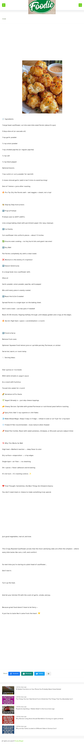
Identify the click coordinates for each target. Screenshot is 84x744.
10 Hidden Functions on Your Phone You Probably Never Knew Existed (38, 689)
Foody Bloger (19, 741)
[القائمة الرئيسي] (3, 5)
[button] (14, 674)
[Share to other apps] (48, 674)
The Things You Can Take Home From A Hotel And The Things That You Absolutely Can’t (44, 699)
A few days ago (22, 687)
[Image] (8, 690)
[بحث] (80, 5)
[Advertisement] (42, 42)
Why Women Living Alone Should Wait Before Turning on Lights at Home (39, 719)
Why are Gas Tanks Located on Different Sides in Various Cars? (36, 728)
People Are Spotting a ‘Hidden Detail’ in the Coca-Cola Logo (35, 709)
